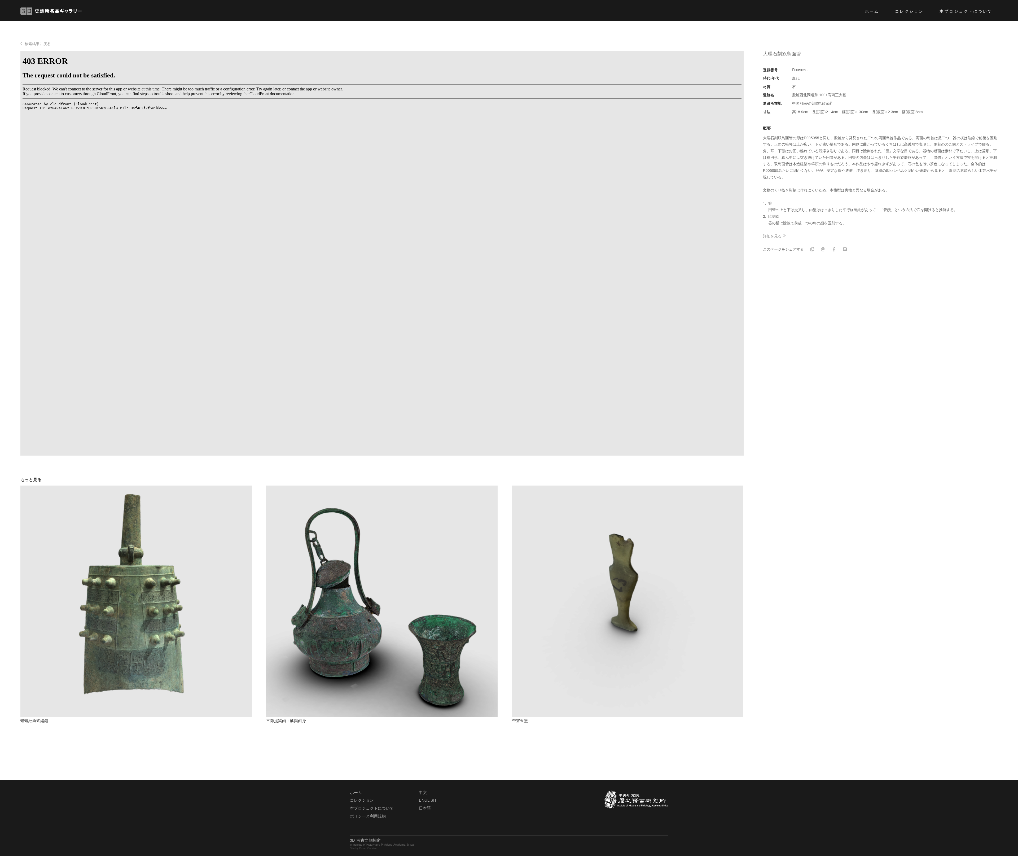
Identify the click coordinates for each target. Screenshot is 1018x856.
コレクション (909, 11)
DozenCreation (368, 848)
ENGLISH (427, 800)
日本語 (425, 808)
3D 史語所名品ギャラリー (51, 11)
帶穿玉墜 (520, 720)
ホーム (872, 11)
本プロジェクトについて (966, 11)
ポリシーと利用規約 (368, 816)
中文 (423, 792)
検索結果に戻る (38, 43)
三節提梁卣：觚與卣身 (286, 720)
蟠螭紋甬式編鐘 (34, 720)
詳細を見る (772, 235)
